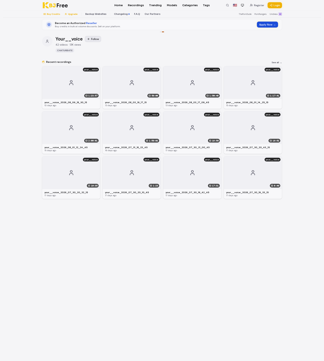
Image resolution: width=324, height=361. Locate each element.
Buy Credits (53, 14)
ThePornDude (245, 14)
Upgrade (73, 14)
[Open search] (227, 5)
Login (277, 5)
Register (259, 5)
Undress (275, 14)
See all (277, 62)
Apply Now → (267, 24)
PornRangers (260, 14)
